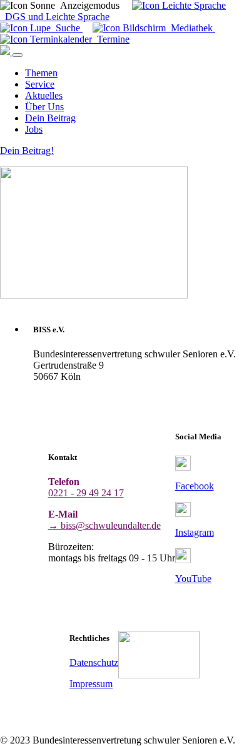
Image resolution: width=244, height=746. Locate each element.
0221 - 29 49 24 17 (86, 493)
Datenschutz (93, 662)
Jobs (34, 129)
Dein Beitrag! (27, 150)
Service (39, 84)
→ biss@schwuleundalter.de (104, 525)
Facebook (194, 486)
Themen (41, 73)
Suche (67, 28)
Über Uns (44, 106)
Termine (111, 39)
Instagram (194, 532)
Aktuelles (44, 95)
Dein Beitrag (50, 118)
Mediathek (190, 28)
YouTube (193, 578)
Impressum (91, 683)
